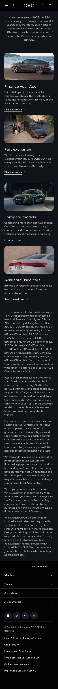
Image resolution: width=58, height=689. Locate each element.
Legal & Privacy (12, 638)
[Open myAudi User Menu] (50, 5)
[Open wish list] (42, 5)
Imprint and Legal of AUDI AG (20, 670)
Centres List (33, 657)
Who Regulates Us (14, 657)
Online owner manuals (16, 664)
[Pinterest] (34, 615)
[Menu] (6, 5)
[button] (29, 575)
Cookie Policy (11, 644)
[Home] (29, 5)
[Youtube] (25, 615)
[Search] (13, 5)
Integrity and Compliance (17, 651)
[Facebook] (8, 615)
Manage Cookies (32, 638)
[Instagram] (16, 615)
